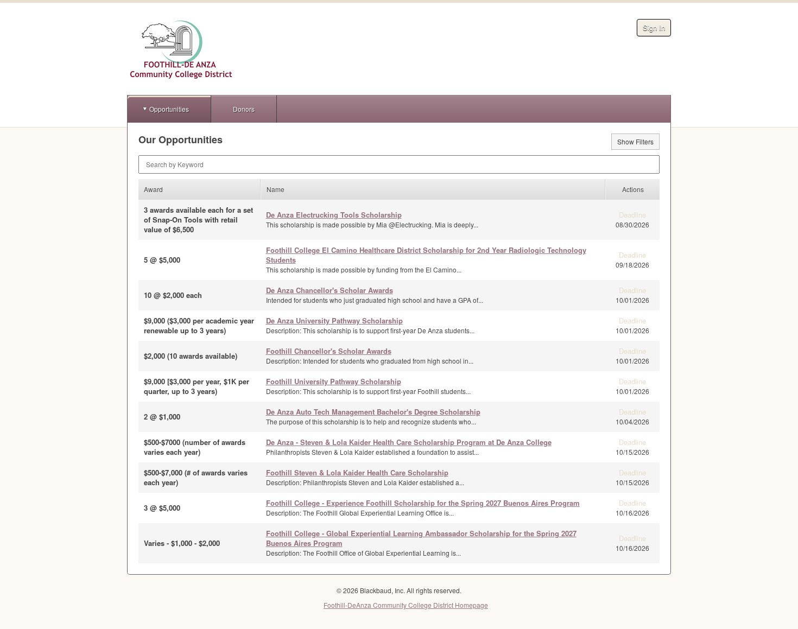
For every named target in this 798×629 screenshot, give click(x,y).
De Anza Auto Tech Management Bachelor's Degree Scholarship (373, 411)
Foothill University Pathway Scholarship (333, 381)
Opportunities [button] (169, 108)
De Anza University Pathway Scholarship (334, 320)
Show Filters (635, 141)
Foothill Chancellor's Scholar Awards (328, 351)
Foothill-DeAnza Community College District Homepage (406, 604)
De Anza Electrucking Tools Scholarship (334, 214)
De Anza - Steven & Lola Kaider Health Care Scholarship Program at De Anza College (409, 442)
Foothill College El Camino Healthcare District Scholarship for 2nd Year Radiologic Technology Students (426, 255)
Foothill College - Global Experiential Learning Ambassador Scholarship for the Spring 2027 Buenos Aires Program (421, 538)
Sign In (654, 27)
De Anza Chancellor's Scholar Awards (329, 290)
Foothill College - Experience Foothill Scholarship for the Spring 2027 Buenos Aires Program (423, 503)
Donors (244, 108)
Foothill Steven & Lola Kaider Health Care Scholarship (357, 472)
